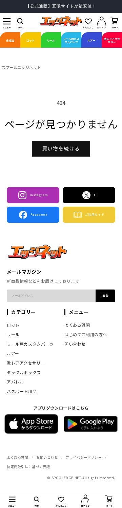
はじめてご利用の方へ (85, 334)
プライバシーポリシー (84, 457)
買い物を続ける (61, 148)
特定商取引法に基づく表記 (28, 466)
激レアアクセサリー (26, 363)
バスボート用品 (22, 391)
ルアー (13, 353)
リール (13, 334)
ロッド (13, 325)
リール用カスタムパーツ (30, 344)
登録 (105, 296)
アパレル (15, 382)
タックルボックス (24, 372)
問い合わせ (75, 344)
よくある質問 (77, 325)
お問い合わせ (47, 457)
